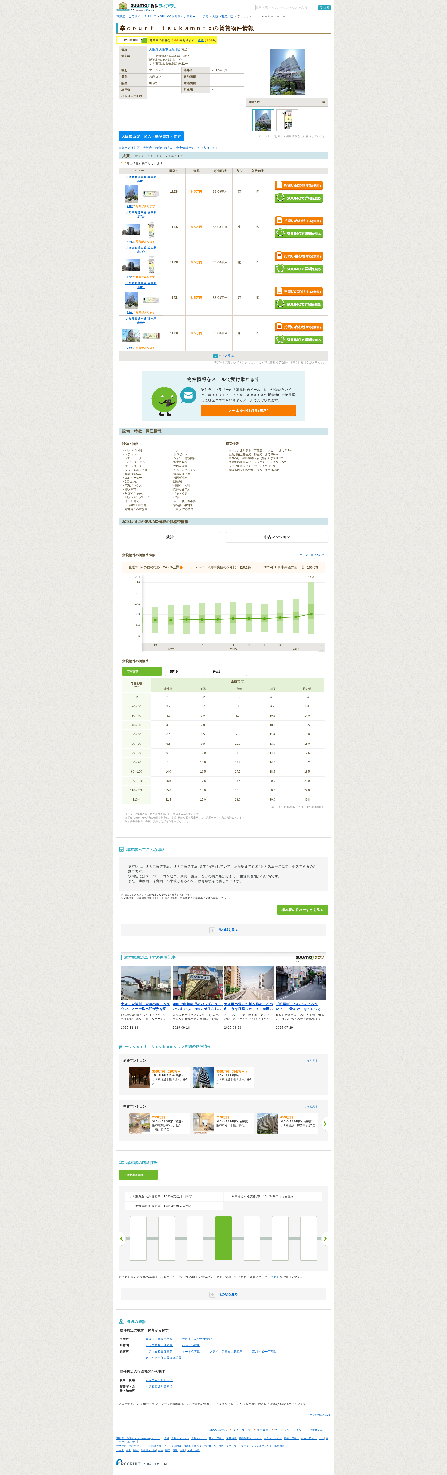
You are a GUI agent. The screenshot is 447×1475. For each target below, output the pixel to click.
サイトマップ (242, 1430)
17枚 (130, 241)
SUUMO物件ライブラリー (178, 16)
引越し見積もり (193, 1446)
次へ (324, 1239)
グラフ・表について (312, 555)
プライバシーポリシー (289, 1430)
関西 (167, 1450)
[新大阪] (167, 1238)
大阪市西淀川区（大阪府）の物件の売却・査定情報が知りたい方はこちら (169, 148)
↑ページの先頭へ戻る (318, 1414)
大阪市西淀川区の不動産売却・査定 (151, 136)
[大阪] (195, 1238)
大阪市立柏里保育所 (159, 1351)
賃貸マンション (180, 1438)
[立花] (280, 1238)
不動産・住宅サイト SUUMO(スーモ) (138, 1438)
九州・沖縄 (193, 1450)
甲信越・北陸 (148, 1450)
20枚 (130, 206)
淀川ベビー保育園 (264, 1351)
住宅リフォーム (138, 1446)
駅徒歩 (217, 671)
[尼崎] (252, 1238)
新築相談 (176, 1446)
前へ (122, 1239)
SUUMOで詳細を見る (298, 198)
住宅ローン (210, 1446)
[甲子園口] (309, 1238)
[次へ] (324, 1124)
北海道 (120, 1450)
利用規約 (263, 1430)
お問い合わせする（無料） (298, 186)
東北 (128, 1450)
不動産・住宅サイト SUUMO (136, 16)
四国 (175, 1450)
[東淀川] (138, 1238)
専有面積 (132, 671)
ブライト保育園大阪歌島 (226, 1351)
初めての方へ (218, 1430)
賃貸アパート (199, 1438)
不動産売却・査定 (159, 1446)
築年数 (174, 671)
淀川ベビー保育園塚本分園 (164, 1357)
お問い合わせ (319, 1430)
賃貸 (201, 40)
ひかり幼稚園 (191, 1345)
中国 (182, 1450)
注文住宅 (121, 1446)
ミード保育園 (191, 1351)
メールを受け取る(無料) (248, 410)
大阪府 (204, 16)
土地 (321, 1438)
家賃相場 (231, 1438)
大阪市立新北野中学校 (197, 1339)
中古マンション (273, 1438)
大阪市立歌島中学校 (159, 1339)
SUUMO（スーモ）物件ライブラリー (148, 6)
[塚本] (223, 1238)
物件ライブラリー (229, 1446)
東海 (160, 1450)
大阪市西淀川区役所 (159, 1380)
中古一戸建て (309, 1438)
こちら (275, 1277)
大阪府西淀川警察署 (159, 1386)
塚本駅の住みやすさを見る (303, 910)
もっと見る (311, 1060)
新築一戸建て (291, 1438)
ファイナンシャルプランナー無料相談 (263, 1446)
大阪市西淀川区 (223, 16)
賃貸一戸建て (216, 1438)
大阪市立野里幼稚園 (159, 1345)
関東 (136, 1450)
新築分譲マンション (250, 1438)
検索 (326, 7)
